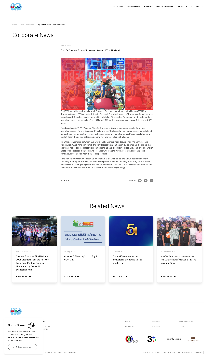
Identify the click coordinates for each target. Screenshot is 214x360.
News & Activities (186, 322)
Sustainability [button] (133, 7)
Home (127, 322)
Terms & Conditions (151, 352)
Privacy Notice (185, 352)
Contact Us (182, 7)
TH (201, 7)
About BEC (156, 322)
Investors (156, 326)
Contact (182, 326)
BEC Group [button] (118, 7)
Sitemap (198, 352)
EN (197, 7)
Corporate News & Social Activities (51, 25)
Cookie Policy (18, 340)
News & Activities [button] (164, 7)
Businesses (129, 326)
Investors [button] (148, 7)
